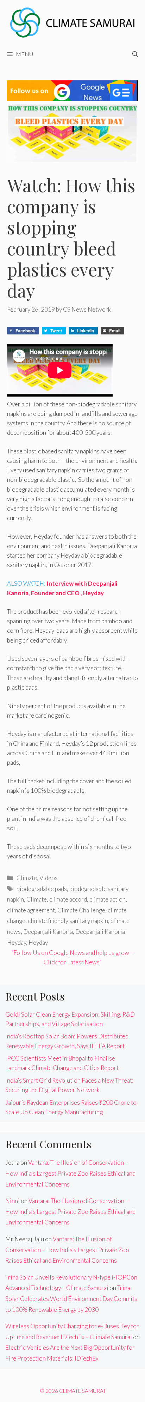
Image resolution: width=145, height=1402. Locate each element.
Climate (27, 878)
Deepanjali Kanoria (48, 931)
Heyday (38, 942)
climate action (107, 899)
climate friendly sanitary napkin (68, 920)
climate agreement (31, 910)
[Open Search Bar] (135, 54)
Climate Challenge (81, 910)
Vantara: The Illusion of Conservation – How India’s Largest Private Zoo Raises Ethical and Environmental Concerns (70, 1173)
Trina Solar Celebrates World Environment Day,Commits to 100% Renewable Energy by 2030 (71, 1298)
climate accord (68, 899)
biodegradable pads (42, 888)
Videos (48, 878)
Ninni (12, 1200)
